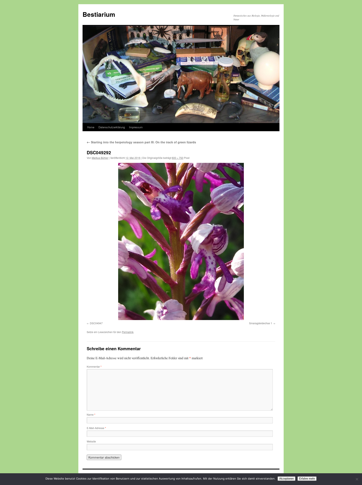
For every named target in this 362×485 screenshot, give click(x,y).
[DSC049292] (181, 241)
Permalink (127, 332)
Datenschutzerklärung (111, 127)
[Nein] (357, 479)
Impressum (136, 127)
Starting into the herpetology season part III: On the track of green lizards (141, 142)
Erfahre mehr (307, 478)
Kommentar (94, 366)
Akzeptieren (286, 478)
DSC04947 (96, 323)
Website (91, 441)
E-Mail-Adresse (96, 428)
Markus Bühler (100, 158)
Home (90, 127)
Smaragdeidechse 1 (260, 323)
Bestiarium (99, 14)
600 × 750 (177, 158)
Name (91, 414)
